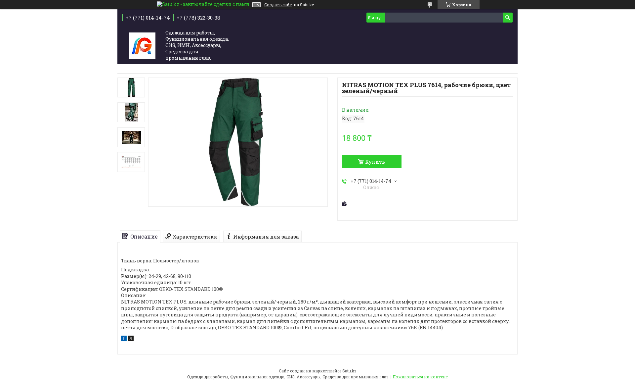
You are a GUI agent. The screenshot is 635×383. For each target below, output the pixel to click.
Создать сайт (278, 4)
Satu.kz (349, 370)
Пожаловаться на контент (420, 376)
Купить (375, 161)
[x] (131, 339)
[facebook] (124, 339)
